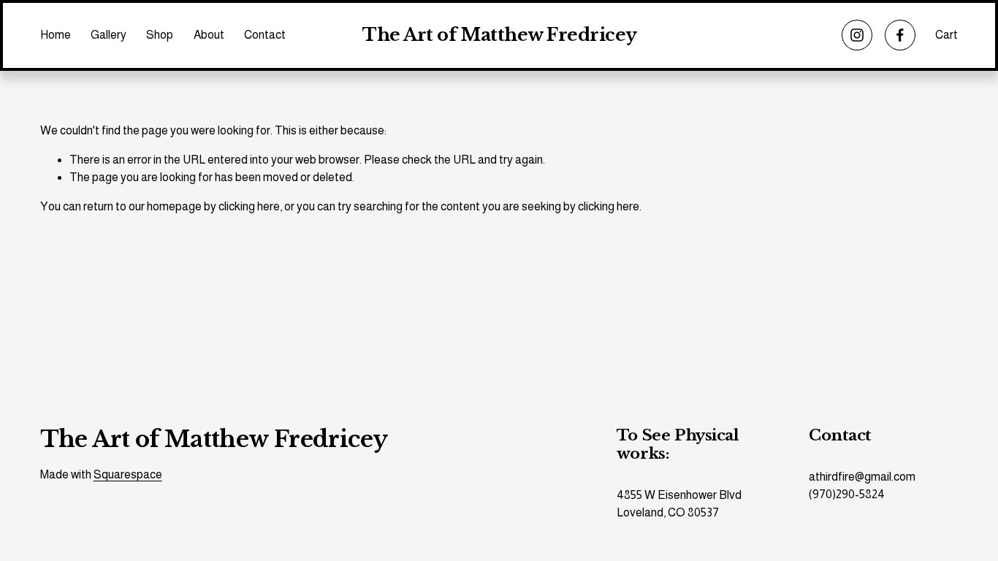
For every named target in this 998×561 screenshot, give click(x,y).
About (209, 34)
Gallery (108, 34)
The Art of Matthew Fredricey (499, 35)
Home (55, 34)
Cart (946, 34)
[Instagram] (857, 35)
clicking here (249, 206)
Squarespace (128, 474)
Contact (265, 34)
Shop (159, 34)
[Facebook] (900, 35)
